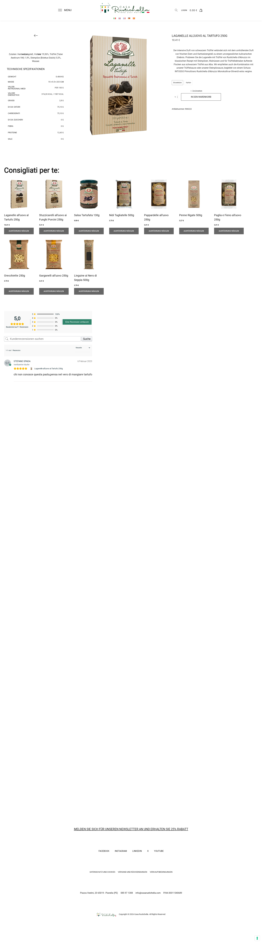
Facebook (104, 851)
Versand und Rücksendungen (132, 872)
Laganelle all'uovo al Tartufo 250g (48, 368)
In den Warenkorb (201, 97)
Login (184, 10)
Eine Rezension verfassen (77, 322)
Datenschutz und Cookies (102, 872)
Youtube (159, 851)
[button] (66, 10)
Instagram (121, 851)
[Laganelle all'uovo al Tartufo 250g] (31, 368)
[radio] (177, 82)
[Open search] (176, 10)
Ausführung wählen (19, 231)
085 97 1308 (127, 893)
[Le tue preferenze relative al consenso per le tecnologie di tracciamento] (257, 938)
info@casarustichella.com (148, 893)
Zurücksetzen (197, 91)
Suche (87, 338)
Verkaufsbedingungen (161, 872)
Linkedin (137, 851)
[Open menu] (60, 10)
